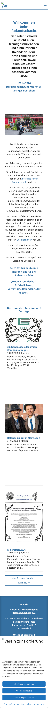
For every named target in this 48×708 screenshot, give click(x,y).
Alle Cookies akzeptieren (24, 684)
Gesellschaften (24, 239)
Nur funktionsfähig (24, 691)
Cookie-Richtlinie (11, 704)
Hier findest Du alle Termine (22, 580)
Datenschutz (26, 704)
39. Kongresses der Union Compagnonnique (22, 348)
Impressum (39, 704)
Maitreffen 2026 (16, 549)
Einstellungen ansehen (24, 697)
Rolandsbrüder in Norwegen (23, 437)
